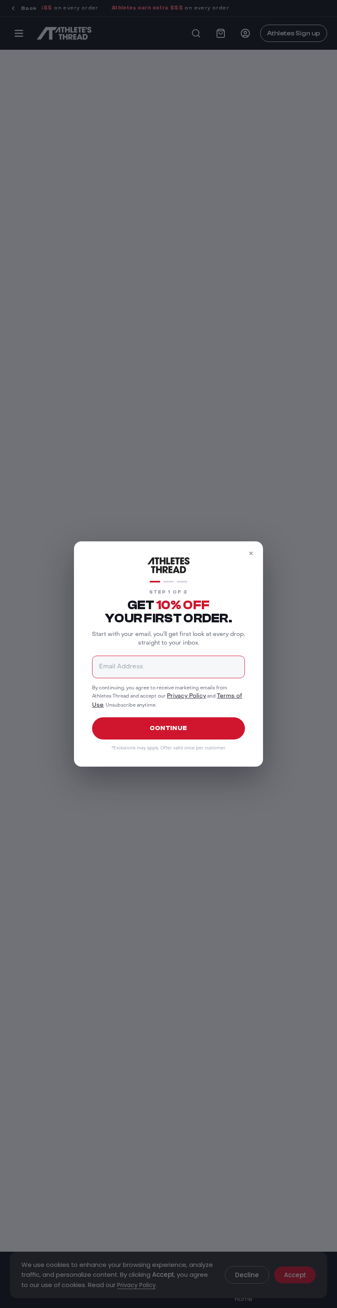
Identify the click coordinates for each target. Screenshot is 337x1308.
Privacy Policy (186, 696)
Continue (168, 728)
